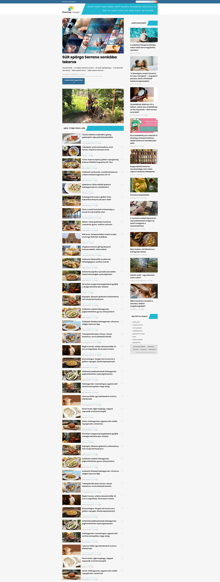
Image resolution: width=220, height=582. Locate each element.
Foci (108, 11)
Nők (140, 7)
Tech (126, 11)
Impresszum (143, 349)
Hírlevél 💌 (149, 11)
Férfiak (131, 11)
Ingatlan (114, 11)
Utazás (103, 7)
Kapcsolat (135, 349)
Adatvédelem (150, 346)
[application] (93, 106)
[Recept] (71, 9)
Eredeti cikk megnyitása (74, 80)
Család (144, 7)
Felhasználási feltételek (139, 346)
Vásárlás (97, 7)
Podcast (138, 11)
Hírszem (117, 7)
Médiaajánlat (152, 349)
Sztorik (150, 7)
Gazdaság (134, 7)
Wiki (143, 11)
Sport (105, 11)
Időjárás (110, 7)
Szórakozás (125, 7)
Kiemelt (90, 7)
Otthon (121, 11)
